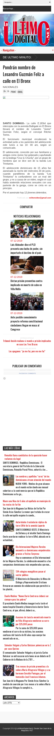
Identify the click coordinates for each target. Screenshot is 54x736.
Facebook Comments (27, 373)
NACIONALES (10, 87)
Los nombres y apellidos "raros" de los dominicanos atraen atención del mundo (33, 478)
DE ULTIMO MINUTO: (17, 57)
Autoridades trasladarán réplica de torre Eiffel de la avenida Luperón (31, 523)
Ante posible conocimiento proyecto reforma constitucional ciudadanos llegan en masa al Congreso (27, 323)
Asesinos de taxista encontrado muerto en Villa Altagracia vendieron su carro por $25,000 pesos (33, 620)
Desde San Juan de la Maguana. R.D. (36, 729)
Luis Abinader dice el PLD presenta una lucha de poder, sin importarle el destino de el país (26, 248)
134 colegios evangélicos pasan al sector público (31, 573)
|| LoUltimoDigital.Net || (24, 728)
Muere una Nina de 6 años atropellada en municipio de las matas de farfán (27, 502)
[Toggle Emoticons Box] (4, 378)
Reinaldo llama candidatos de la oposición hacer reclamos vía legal (25, 457)
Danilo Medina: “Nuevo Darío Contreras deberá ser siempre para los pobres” (26, 597)
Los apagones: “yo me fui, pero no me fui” (27, 351)
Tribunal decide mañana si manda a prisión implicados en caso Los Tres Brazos (27, 342)
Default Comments (27, 370)
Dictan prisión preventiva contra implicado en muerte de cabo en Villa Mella (26, 285)
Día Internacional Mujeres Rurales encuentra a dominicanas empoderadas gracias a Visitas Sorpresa (33, 550)
